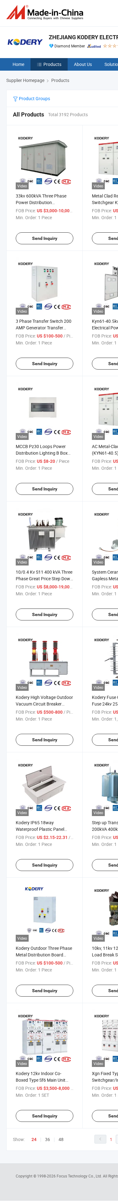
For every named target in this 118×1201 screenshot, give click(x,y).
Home (18, 64)
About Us (83, 64)
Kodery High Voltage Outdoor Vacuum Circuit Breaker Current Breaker (44, 703)
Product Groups (34, 98)
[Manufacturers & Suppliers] (46, 12)
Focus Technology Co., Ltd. (80, 1175)
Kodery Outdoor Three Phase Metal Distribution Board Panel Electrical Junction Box (44, 954)
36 (47, 1139)
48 (61, 1139)
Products (52, 64)
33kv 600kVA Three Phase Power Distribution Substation (41, 202)
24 (34, 1139)
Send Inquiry (44, 238)
